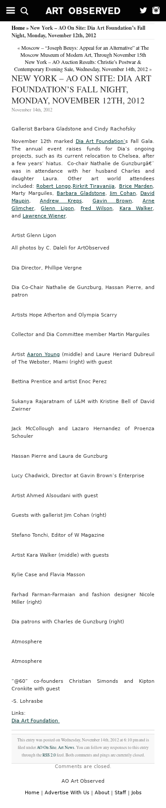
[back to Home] (83, 10)
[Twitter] (140, 10)
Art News (66, 747)
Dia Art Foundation (36, 721)
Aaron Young (43, 354)
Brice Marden (136, 186)
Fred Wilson (96, 208)
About (102, 793)
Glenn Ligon (57, 208)
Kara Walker (136, 208)
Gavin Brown (112, 201)
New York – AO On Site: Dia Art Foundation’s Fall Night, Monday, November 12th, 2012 (81, 89)
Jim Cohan (123, 193)
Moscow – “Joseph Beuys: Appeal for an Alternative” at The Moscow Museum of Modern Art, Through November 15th (84, 51)
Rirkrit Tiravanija (94, 186)
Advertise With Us (67, 793)
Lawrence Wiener (44, 216)
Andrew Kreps (61, 201)
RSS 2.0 (49, 755)
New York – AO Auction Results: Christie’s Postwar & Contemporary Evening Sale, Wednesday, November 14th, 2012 (81, 65)
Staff (120, 793)
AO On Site (46, 747)
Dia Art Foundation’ (101, 141)
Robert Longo (53, 186)
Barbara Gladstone (81, 193)
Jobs (136, 793)
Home (18, 28)
